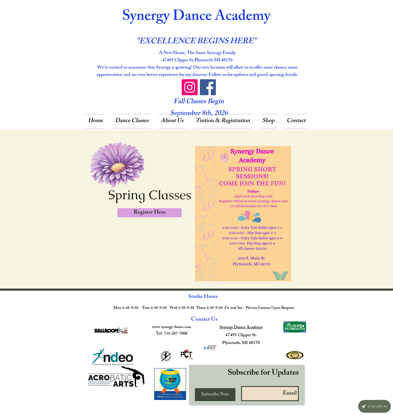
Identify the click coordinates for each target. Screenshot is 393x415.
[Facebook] (208, 87)
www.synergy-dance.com (171, 327)
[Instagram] (190, 87)
